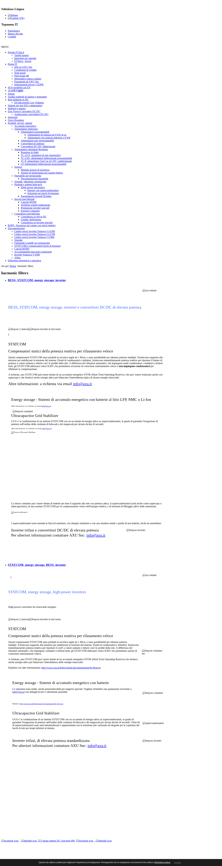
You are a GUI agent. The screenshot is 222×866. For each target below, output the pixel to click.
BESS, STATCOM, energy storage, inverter (37, 280)
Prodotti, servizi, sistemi (20, 123)
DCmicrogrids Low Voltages (29, 102)
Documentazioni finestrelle (34, 178)
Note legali (20, 72)
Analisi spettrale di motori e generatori (27, 96)
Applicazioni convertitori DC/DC (31, 114)
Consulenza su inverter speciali (36, 222)
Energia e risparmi (30, 210)
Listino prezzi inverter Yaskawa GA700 (34, 234)
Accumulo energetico (25, 126)
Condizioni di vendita (25, 70)
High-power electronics (33, 187)
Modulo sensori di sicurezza (35, 169)
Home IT (12, 64)
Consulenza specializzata (27, 213)
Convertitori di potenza (32, 143)
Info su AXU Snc (23, 67)
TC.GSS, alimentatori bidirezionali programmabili (46, 158)
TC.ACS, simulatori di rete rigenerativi (41, 155)
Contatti (12, 36)
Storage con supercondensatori (43, 190)
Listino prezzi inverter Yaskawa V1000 (34, 237)
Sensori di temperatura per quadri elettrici (42, 172)
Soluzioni (13, 117)
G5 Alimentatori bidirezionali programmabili (43, 164)
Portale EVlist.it (16, 52)
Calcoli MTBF (21, 248)
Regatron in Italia (30, 152)
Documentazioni (16, 228)
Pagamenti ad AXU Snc (26, 81)
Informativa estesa (162, 862)
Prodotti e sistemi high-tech (28, 184)
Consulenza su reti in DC (34, 216)
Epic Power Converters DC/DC (24, 111)
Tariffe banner (21, 55)
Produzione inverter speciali (35, 208)
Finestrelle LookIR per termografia (32, 243)
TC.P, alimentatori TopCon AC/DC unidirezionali (46, 161)
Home (13, 266)
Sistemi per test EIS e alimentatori (25, 105)
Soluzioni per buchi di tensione (43, 193)
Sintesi (11, 93)
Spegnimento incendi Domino (36, 196)
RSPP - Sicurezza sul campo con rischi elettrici (32, 225)
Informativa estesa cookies (27, 78)
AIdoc (17, 257)
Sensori (18, 167)
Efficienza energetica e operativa (24, 260)
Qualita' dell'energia (31, 219)
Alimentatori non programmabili (37, 140)
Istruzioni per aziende (25, 58)
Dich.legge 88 (21, 75)
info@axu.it (82, 384)
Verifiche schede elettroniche (35, 205)
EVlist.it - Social (22, 61)
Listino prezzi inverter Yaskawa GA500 (34, 231)
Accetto (177, 862)
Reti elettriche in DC (18, 99)
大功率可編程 (15, 90)
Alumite (18, 240)
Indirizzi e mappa (17, 108)
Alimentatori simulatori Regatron (31, 149)
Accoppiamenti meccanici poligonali (33, 251)
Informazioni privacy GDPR (29, 84)
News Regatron (16, 120)
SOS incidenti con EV (19, 87)
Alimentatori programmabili (35, 131)
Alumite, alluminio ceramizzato (30, 181)
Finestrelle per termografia (27, 175)
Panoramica (14, 30)
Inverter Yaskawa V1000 (27, 254)
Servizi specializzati (24, 199)
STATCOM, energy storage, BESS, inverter (37, 565)
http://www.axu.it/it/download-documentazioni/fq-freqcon (71, 667)
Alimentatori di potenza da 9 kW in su (46, 134)
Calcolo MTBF (29, 202)
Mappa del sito (15, 33)
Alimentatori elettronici (26, 129)
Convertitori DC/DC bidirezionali (38, 146)
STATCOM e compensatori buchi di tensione (37, 246)
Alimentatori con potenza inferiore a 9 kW (49, 137)
